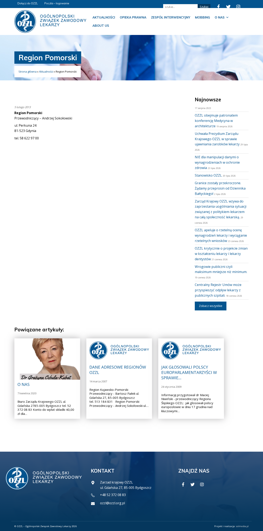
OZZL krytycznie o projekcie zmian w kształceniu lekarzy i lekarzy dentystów (221, 253)
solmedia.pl (242, 526)
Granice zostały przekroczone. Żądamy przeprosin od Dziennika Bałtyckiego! (220, 188)
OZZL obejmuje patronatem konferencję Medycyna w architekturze (216, 120)
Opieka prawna (133, 17)
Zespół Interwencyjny (170, 17)
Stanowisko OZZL (208, 175)
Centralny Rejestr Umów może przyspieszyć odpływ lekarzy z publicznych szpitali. (218, 290)
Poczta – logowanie (56, 3)
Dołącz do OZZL (27, 3)
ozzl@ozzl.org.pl (112, 503)
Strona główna (27, 71)
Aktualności (103, 17)
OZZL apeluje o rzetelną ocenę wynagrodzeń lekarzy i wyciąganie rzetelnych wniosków (221, 235)
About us (100, 26)
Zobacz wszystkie (210, 306)
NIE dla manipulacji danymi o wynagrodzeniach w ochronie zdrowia (217, 162)
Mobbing (202, 17)
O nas (220, 17)
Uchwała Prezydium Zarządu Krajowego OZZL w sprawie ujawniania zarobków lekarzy (217, 139)
